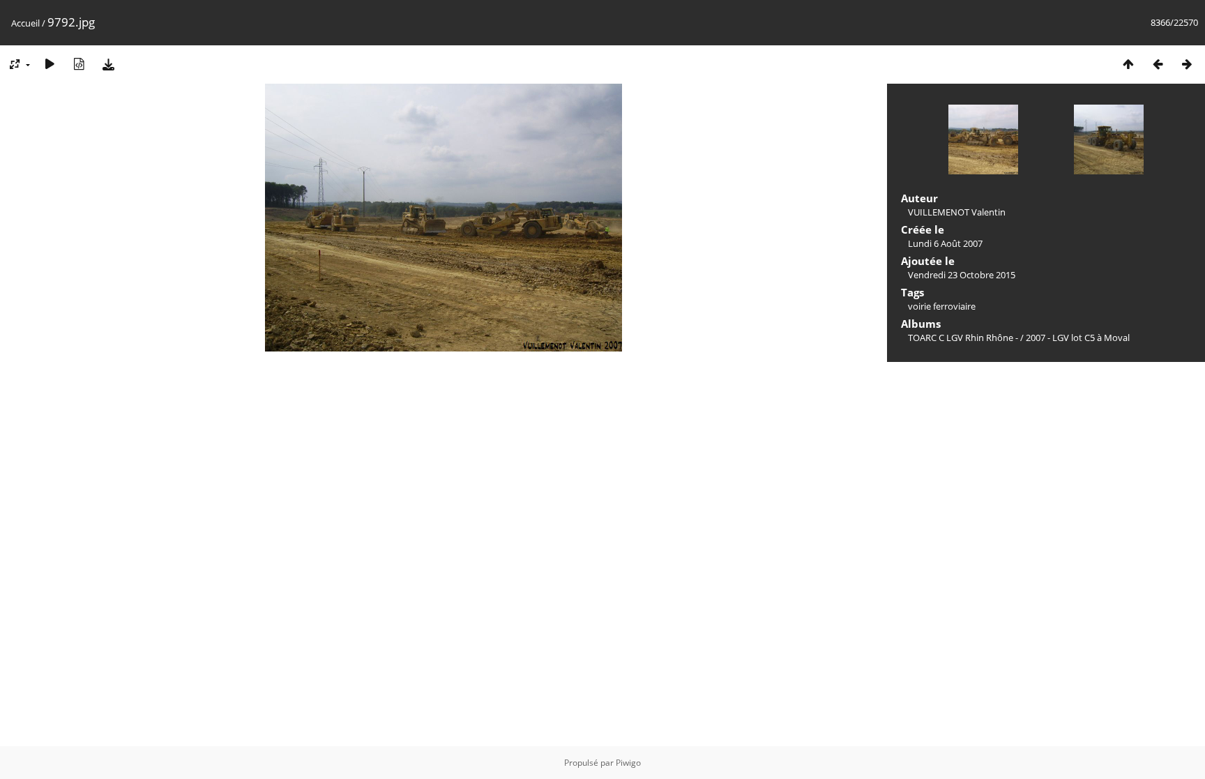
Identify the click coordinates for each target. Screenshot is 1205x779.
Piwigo (628, 763)
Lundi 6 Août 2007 (945, 243)
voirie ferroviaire (942, 306)
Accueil (25, 23)
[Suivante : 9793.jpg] (1187, 64)
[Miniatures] (1128, 64)
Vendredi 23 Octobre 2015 (961, 275)
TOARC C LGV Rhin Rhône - (964, 337)
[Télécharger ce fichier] (108, 64)
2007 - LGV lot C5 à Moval (1078, 337)
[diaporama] (49, 64)
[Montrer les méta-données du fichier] (78, 64)
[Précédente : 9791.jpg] (1157, 64)
